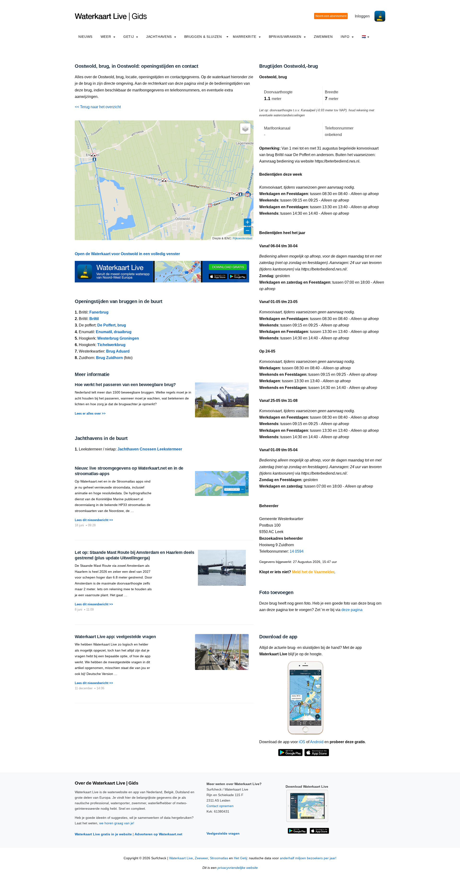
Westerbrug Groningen (118, 338)
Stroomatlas (219, 858)
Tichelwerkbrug (111, 345)
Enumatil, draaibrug (114, 332)
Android (316, 742)
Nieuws (85, 37)
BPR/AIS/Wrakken (286, 37)
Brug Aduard (118, 351)
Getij (129, 37)
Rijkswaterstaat (242, 238)
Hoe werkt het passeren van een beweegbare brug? (125, 384)
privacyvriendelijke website (238, 868)
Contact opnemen (220, 806)
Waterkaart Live (181, 858)
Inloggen (362, 16)
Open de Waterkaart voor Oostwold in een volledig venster (127, 254)
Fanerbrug (99, 312)
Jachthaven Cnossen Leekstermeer (149, 449)
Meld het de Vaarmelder (313, 572)
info (346, 37)
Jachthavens (159, 37)
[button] (238, 194)
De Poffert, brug (111, 325)
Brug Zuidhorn (109, 358)
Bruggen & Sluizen (203, 37)
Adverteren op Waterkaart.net (158, 834)
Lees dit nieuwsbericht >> (94, 520)
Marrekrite (245, 37)
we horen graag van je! (116, 823)
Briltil (94, 319)
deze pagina (351, 610)
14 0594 (297, 551)
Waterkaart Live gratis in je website (103, 834)
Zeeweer (201, 858)
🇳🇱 (364, 37)
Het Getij (240, 858)
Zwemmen (323, 37)
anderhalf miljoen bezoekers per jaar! (308, 858)
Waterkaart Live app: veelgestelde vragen (115, 636)
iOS (302, 742)
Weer (106, 37)
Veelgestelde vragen (223, 833)
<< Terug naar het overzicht (98, 107)
